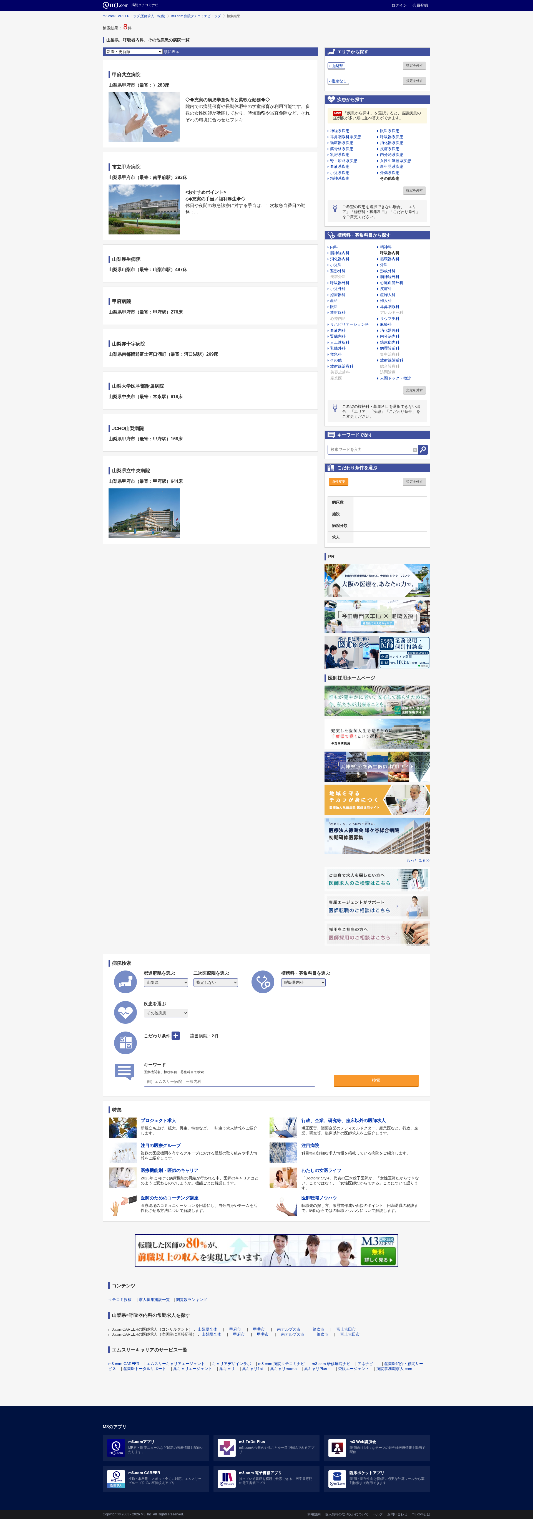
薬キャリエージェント (192, 1368)
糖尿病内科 (389, 342)
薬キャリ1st (252, 1368)
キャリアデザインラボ (231, 1363)
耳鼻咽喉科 (389, 306)
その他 (336, 360)
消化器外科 (389, 330)
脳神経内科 (340, 253)
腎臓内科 (338, 336)
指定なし (339, 81)
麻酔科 (386, 324)
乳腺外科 (338, 348)
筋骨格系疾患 (341, 148)
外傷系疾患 (389, 172)
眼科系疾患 (389, 130)
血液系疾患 (340, 166)
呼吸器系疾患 (391, 137)
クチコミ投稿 (120, 1299)
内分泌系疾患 (391, 154)
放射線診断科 (391, 360)
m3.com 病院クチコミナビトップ (196, 16)
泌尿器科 (338, 294)
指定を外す (414, 65)
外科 (384, 264)
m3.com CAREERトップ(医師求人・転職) (134, 16)
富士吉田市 (346, 1329)
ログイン (399, 5)
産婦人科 (388, 294)
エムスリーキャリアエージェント (176, 1363)
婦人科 (386, 300)
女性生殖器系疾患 (395, 160)
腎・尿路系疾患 (343, 160)
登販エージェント (353, 1368)
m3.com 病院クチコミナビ (281, 1363)
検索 (376, 1080)
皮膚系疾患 (389, 148)
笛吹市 (318, 1329)
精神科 (386, 247)
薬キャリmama (283, 1368)
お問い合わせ (397, 1514)
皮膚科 (386, 288)
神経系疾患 (340, 130)
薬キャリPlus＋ (317, 1368)
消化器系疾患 (391, 142)
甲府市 (235, 1329)
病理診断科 (389, 348)
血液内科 (338, 330)
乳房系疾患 (340, 154)
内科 (334, 247)
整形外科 (338, 271)
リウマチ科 (389, 318)
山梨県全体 (207, 1329)
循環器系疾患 (341, 142)
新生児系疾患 (391, 166)
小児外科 (338, 288)
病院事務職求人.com (394, 1368)
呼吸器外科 (340, 282)
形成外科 (388, 271)
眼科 (334, 306)
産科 (334, 300)
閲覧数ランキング (191, 1299)
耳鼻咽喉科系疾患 (345, 137)
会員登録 (420, 5)
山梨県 (337, 66)
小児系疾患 (340, 172)
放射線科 (338, 312)
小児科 (336, 264)
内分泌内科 (389, 336)
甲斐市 (259, 1329)
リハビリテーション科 (349, 324)
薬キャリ (227, 1368)
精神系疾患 (340, 178)
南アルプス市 (288, 1329)
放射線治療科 (341, 366)
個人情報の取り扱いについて (346, 1514)
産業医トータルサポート (144, 1368)
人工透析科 (340, 342)
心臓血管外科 (391, 282)
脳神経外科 (389, 276)
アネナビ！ (367, 1363)
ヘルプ (378, 1514)
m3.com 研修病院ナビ (331, 1363)
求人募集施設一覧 (154, 1299)
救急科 (336, 354)
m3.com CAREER (123, 1363)
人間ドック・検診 (395, 378)
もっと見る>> (418, 860)
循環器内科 (389, 259)
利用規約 (314, 1514)
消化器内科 (340, 259)
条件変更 (338, 482)
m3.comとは (421, 1514)
